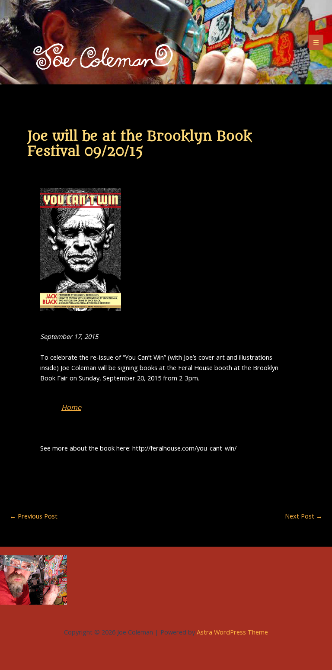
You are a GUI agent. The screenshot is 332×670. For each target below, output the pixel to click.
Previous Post (33, 516)
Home (71, 407)
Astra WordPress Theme (232, 632)
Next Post (303, 516)
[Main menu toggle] (316, 42)
